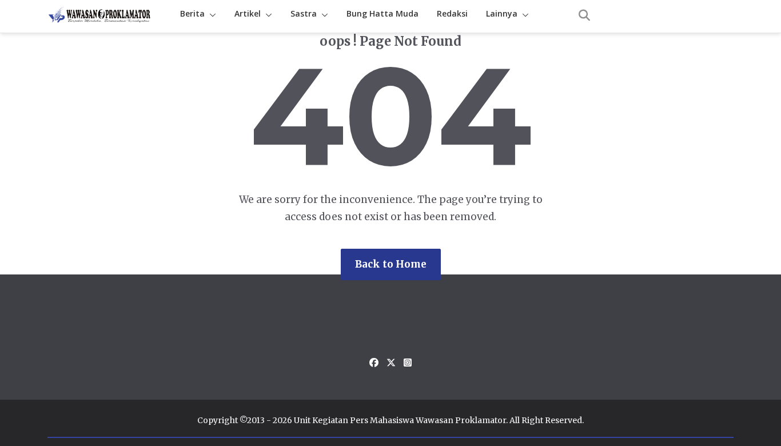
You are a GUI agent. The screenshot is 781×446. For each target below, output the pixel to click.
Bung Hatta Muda (382, 13)
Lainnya (501, 13)
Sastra (303, 13)
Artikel (247, 13)
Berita (192, 13)
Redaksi (452, 13)
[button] (210, 15)
